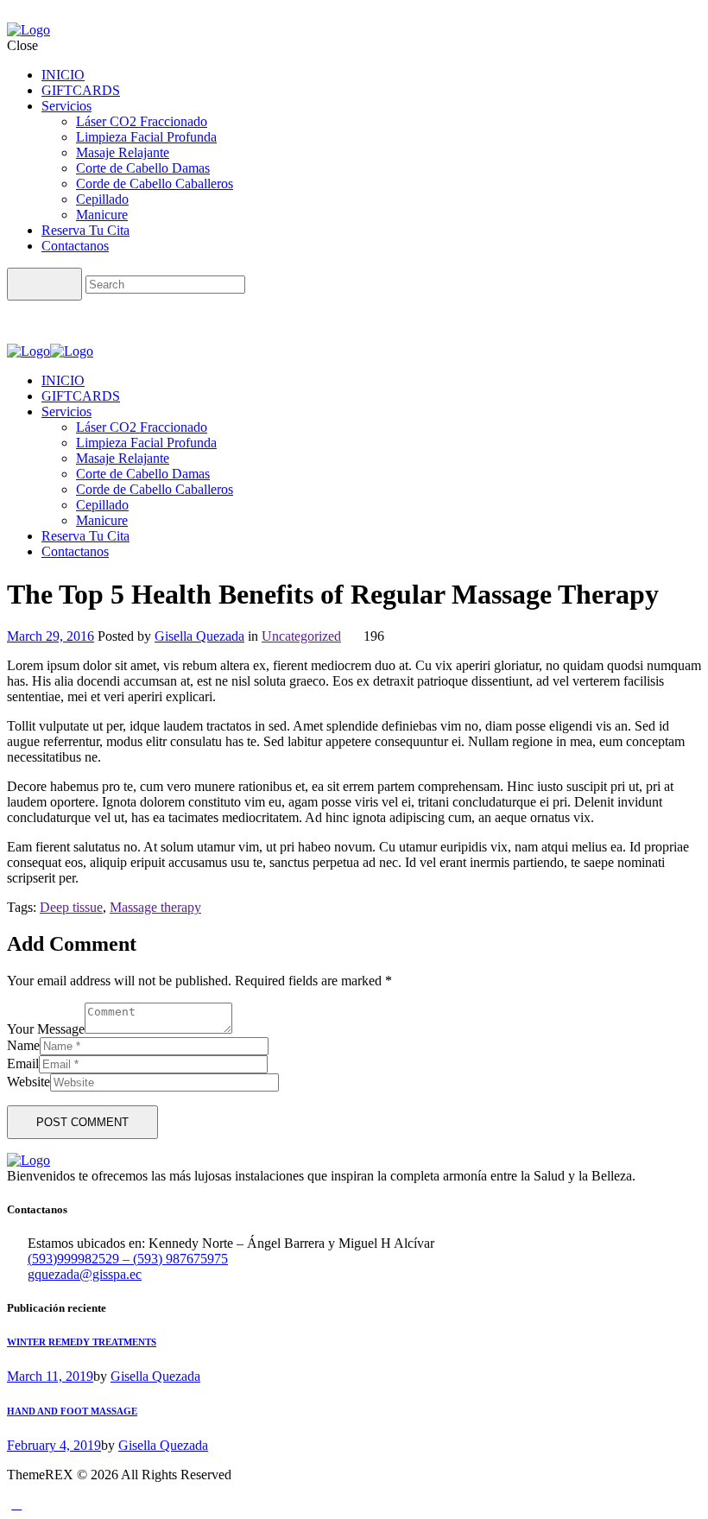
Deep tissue (71, 907)
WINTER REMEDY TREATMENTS (81, 1342)
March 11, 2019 (50, 1376)
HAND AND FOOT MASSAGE (72, 1411)
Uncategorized (301, 636)
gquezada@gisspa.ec (85, 1274)
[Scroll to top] (16, 1504)
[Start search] (44, 284)
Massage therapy (155, 907)
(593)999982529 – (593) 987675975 (128, 1258)
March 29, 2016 (50, 636)
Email (23, 1063)
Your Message (46, 1029)
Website (28, 1081)
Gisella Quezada (199, 636)
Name (23, 1045)
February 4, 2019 (54, 1445)
